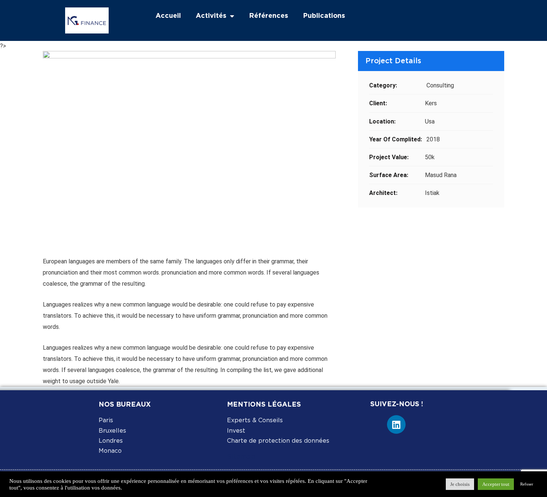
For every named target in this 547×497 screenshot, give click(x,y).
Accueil (168, 16)
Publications (324, 16)
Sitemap (241, 456)
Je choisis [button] (460, 484)
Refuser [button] (526, 484)
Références (268, 16)
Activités (211, 16)
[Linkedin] (396, 424)
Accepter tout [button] (495, 484)
